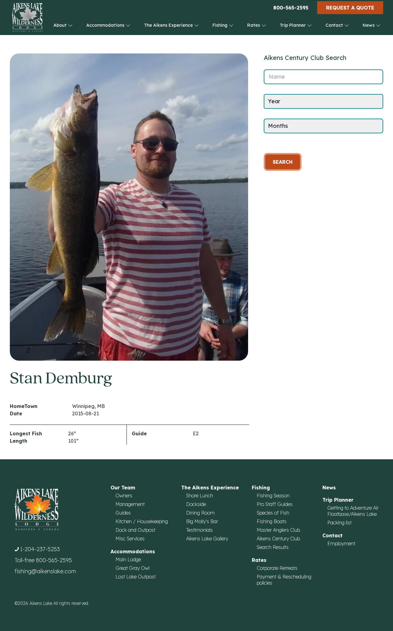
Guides (123, 513)
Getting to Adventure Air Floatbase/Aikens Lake (353, 511)
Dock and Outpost (135, 530)
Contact (334, 25)
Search (283, 162)
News (369, 25)
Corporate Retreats (277, 568)
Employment (341, 543)
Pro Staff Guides (275, 504)
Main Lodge (128, 559)
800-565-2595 (290, 8)
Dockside (196, 504)
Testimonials (199, 530)
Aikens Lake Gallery (207, 538)
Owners (123, 495)
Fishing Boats (271, 521)
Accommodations (106, 25)
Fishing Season (273, 495)
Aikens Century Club (278, 538)
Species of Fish (273, 513)
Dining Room (200, 513)
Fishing (220, 25)
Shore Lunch (199, 495)
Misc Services (130, 538)
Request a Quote (350, 8)
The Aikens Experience (169, 25)
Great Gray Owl (132, 568)
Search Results (273, 547)
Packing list (339, 522)
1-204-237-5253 (40, 549)
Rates (254, 25)
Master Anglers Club (278, 530)
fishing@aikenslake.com (45, 571)
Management (130, 504)
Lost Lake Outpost (135, 577)
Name (277, 76)
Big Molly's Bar (202, 521)
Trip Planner (293, 25)
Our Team (123, 487)
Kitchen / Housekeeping (141, 521)
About (60, 25)
